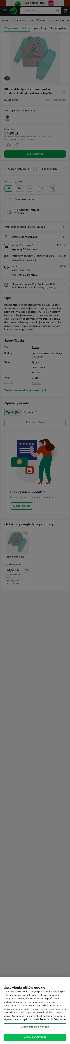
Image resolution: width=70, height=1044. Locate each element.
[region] (35, 1010)
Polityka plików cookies (53, 1020)
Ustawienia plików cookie (34, 1027)
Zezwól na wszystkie (35, 1037)
